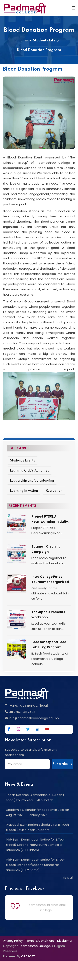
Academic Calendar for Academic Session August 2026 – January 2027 (37, 812)
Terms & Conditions (40, 940)
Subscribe (61, 764)
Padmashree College (34, 946)
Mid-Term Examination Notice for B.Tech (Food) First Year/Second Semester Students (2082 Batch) (35, 864)
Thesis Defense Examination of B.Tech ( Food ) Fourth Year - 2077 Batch (35, 797)
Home (23, 40)
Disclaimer (64, 940)
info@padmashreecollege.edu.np (34, 718)
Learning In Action (24, 490)
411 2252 (15, 712)
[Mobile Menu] (73, 8)
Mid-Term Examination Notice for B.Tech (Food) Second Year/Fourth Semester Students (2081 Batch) (35, 844)
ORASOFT (28, 956)
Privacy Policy (13, 940)
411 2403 (29, 712)
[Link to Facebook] (9, 729)
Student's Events (22, 460)
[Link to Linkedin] (37, 729)
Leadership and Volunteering (32, 480)
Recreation (54, 490)
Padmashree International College (46, 907)
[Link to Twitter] (28, 729)
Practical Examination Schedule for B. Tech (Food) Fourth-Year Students (37, 827)
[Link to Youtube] (47, 729)
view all (67, 877)
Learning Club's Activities (29, 470)
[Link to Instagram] (18, 729)
